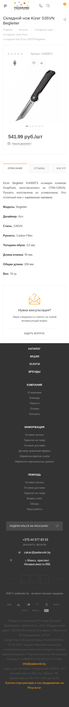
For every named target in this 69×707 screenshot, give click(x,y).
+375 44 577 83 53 (35, 539)
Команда (35, 397)
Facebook (34, 579)
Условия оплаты (34, 434)
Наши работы (34, 509)
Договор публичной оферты (35, 450)
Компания (34, 384)
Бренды (35, 371)
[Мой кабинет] (55, 6)
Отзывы (39, 168)
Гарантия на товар (34, 440)
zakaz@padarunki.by (37, 552)
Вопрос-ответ (34, 498)
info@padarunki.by (34, 663)
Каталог (34, 348)
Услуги (34, 364)
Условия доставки (34, 445)
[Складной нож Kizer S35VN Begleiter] (34, 95)
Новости (34, 403)
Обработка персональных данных (34, 461)
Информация (34, 427)
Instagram (44, 579)
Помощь (34, 474)
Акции (34, 356)
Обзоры (34, 503)
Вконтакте (25, 579)
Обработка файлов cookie (35, 456)
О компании (34, 392)
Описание (15, 168)
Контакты (34, 414)
